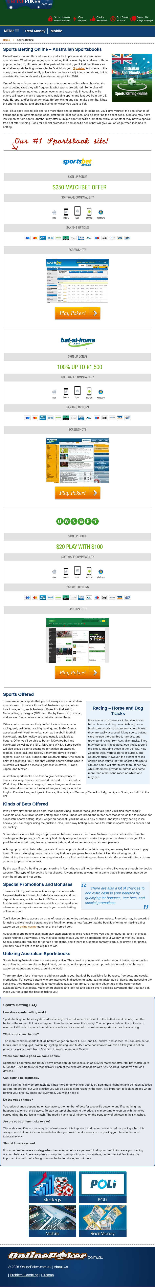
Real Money (35, 31)
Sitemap (47, 1275)
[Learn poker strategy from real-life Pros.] (52, 1187)
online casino (28, 926)
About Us (61, 1267)
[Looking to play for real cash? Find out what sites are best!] (103, 1221)
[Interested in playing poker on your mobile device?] (52, 1221)
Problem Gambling (24, 1275)
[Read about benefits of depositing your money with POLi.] (103, 1187)
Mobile (56, 31)
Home (6, 40)
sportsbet (79, 68)
